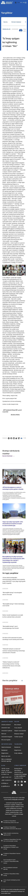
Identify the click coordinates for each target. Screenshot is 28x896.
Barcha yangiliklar (9, 680)
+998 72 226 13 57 (6, 777)
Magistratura (4, 753)
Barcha (5, 22)
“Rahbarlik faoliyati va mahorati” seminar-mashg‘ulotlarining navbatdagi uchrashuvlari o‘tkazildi (13, 650)
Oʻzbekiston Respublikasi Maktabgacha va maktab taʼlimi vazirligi (11, 847)
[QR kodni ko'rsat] (19, 438)
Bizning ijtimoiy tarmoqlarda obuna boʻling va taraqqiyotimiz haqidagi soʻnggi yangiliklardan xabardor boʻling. (20, 773)
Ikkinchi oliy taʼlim (5, 756)
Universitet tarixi (5, 727)
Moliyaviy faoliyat (19, 733)
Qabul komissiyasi (6, 747)
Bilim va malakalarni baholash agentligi (6, 760)
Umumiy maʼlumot (6, 724)
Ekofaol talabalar (16, 22)
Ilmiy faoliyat (17, 724)
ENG (24, 2)
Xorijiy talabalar (18, 753)
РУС (21, 2)
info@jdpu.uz (4, 783)
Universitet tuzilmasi (6, 730)
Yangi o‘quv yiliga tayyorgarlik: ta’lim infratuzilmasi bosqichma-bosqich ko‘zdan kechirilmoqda (12, 523)
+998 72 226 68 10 (6, 780)
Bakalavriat (4, 750)
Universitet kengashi (6, 736)
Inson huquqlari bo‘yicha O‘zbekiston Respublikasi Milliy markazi (11, 861)
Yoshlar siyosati (18, 736)
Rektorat (3, 733)
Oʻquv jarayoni (18, 727)
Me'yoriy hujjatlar (5, 739)
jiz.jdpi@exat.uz (5, 786)
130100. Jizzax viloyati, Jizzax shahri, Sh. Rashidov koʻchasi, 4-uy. (6, 771)
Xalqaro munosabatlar (20, 730)
